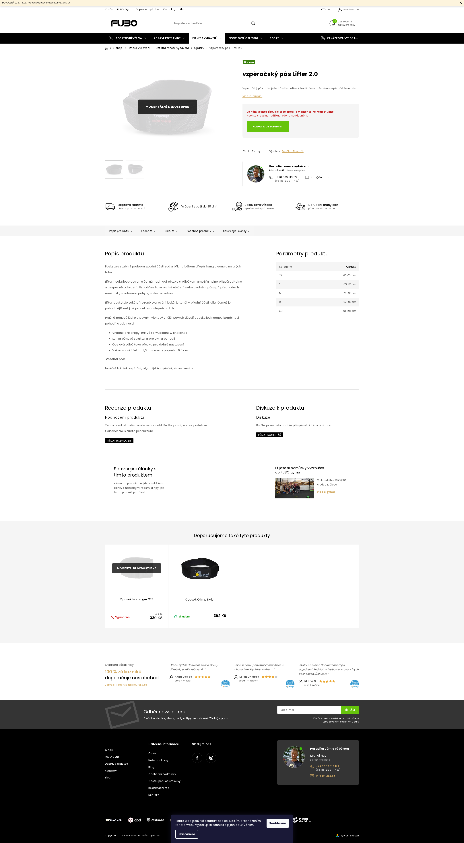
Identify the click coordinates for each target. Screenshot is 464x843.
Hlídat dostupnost (268, 126)
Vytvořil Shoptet (350, 835)
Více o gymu (326, 492)
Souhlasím (277, 823)
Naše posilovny (158, 760)
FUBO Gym (124, 9)
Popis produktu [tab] (119, 231)
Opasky (351, 267)
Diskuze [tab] (170, 231)
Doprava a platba (147, 9)
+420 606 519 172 (286, 177)
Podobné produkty (199, 231)
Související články (234, 231)
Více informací (252, 96)
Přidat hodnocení (119, 440)
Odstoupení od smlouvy (164, 781)
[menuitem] (127, 38)
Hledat (253, 23)
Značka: (292, 151)
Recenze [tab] (147, 231)
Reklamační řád (158, 788)
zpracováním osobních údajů (341, 721)
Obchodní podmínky (162, 774)
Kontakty (169, 9)
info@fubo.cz (320, 177)
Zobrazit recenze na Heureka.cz (126, 685)
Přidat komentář (269, 435)
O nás (109, 9)
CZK (324, 9)
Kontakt (153, 795)
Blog (182, 9)
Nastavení (186, 834)
